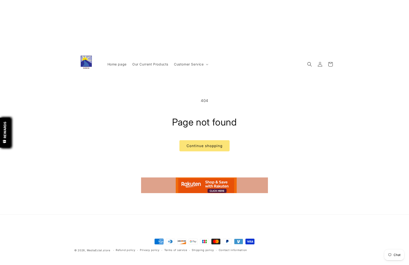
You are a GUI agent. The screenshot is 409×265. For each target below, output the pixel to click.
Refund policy (125, 250)
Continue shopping (204, 146)
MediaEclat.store (98, 250)
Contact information (233, 250)
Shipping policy (203, 250)
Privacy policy (150, 250)
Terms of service (175, 250)
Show (5, 133)
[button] (190, 64)
